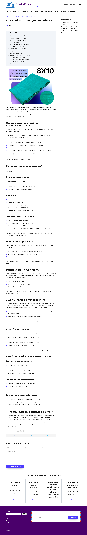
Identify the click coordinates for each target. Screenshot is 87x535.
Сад (41, 11)
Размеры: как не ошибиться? (18, 48)
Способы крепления (16, 53)
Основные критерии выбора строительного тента (24, 36)
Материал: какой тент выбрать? (19, 38)
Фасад (56, 11)
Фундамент (48, 11)
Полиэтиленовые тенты (19, 40)
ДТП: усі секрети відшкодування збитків (14, 484)
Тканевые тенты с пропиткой (21, 44)
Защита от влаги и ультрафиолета (19, 51)
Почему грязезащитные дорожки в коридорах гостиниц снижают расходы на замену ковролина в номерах (53, 486)
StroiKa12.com (23, 4)
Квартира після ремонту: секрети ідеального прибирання (34, 484)
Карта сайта (71, 11)
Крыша (36, 11)
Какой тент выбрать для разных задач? (21, 55)
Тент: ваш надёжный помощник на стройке (22, 63)
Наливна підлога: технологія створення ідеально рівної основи (72, 484)
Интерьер (16, 11)
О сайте (66, 4)
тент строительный (18, 113)
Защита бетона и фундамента (21, 59)
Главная (8, 11)
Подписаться (73, 517)
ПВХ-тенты (16, 42)
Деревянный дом (26, 11)
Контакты (73, 4)
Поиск (8, 511)
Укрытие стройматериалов (20, 57)
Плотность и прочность (17, 46)
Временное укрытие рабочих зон (22, 61)
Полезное (63, 11)
